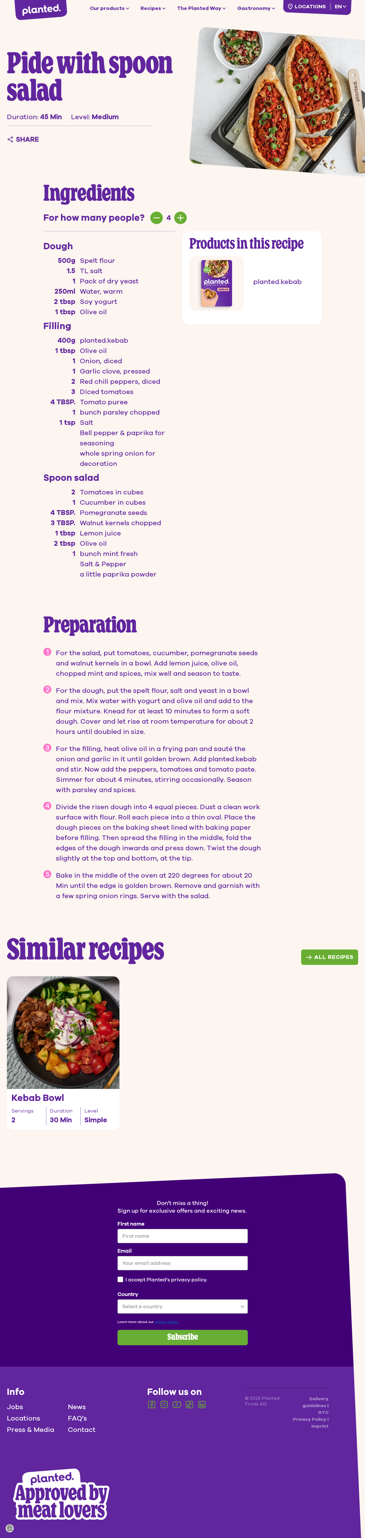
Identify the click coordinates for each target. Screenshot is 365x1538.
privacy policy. (167, 1322)
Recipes (151, 8)
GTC (323, 1412)
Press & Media (30, 1429)
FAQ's (77, 1418)
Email (124, 1250)
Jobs (15, 1406)
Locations (310, 6)
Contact (82, 1429)
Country (127, 1294)
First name (130, 1223)
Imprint (319, 1426)
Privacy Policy (310, 1419)
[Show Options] (242, 1306)
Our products (107, 8)
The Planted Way (199, 8)
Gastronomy (254, 8)
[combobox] (181, 1306)
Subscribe (182, 1338)
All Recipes (334, 957)
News (77, 1406)
